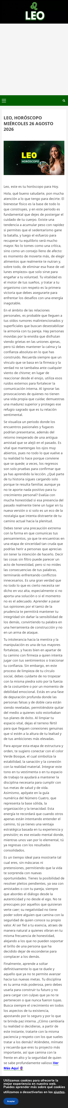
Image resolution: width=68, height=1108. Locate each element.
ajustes (59, 1092)
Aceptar (11, 1101)
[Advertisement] (34, 59)
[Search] (64, 100)
